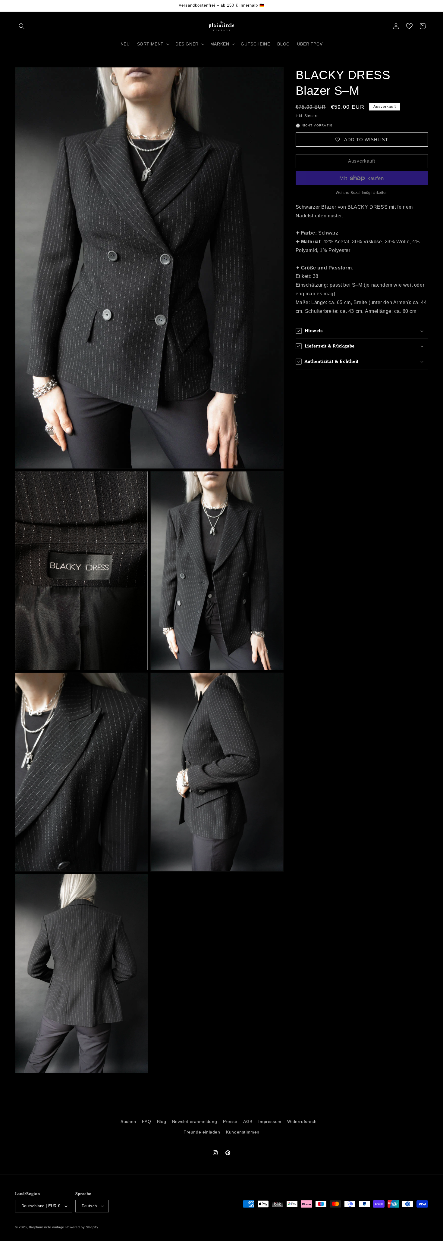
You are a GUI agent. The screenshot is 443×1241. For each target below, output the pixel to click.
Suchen (128, 1121)
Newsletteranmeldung (194, 1121)
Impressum (269, 1121)
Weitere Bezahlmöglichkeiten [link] (362, 193)
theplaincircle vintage (46, 1227)
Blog (161, 1121)
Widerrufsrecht (302, 1121)
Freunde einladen (202, 1132)
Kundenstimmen (242, 1132)
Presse (230, 1121)
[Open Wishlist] (409, 26)
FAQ (146, 1121)
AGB (248, 1121)
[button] (21, 26)
